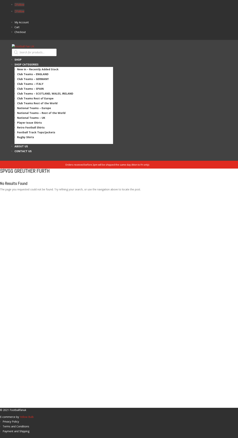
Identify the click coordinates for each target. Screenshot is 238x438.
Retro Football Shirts (31, 127)
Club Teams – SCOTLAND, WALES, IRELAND (45, 93)
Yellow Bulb (27, 417)
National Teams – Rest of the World (41, 113)
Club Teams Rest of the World (37, 103)
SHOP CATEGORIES (26, 64)
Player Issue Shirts (29, 122)
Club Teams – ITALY (30, 84)
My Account (22, 22)
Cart (17, 27)
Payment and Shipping (16, 431)
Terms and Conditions (16, 426)
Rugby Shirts (25, 137)
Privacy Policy (11, 421)
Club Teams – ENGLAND (33, 74)
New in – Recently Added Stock (38, 69)
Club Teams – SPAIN (30, 88)
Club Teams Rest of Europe (35, 98)
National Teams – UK (31, 118)
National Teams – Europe (34, 108)
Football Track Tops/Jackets (36, 132)
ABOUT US (21, 146)
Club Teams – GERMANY (33, 79)
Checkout (20, 32)
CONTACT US (23, 151)
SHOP (18, 59)
